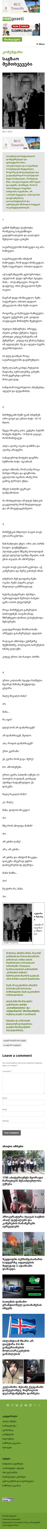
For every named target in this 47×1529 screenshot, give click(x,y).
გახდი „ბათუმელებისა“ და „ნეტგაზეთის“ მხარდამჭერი (22, 1007)
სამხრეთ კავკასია (11, 1443)
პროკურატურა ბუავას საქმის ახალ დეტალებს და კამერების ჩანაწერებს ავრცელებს (23, 1221)
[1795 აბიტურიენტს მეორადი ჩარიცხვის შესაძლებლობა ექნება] (23, 1162)
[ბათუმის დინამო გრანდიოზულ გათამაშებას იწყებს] (23, 1286)
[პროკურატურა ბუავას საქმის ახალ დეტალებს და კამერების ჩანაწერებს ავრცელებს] (23, 1202)
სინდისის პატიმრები (12, 1464)
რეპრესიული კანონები (14, 1477)
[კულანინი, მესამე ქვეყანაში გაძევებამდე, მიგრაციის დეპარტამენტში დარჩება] (23, 1372)
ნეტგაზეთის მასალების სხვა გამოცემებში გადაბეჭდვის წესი (21, 1523)
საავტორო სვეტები (12, 1045)
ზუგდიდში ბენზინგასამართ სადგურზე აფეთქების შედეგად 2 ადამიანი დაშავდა (22, 1264)
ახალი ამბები (9, 1421)
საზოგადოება (9, 1425)
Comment (7, 1071)
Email (4, 1109)
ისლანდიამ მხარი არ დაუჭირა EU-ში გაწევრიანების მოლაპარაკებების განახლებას (17, 1347)
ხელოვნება (8, 1439)
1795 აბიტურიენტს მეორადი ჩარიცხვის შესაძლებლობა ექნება (22, 1181)
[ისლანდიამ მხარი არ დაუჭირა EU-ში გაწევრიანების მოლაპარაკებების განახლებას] (23, 1326)
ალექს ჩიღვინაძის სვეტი (14, 1040)
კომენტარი (12, 52)
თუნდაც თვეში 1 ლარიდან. (21, 1014)
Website (5, 1121)
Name (4, 1098)
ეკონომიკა (8, 1430)
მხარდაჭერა (12, 39)
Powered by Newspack (11, 1519)
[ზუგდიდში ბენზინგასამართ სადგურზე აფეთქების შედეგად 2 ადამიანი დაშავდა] (23, 1244)
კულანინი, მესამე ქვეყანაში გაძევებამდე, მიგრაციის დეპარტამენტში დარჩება (22, 1390)
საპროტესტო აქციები (13, 1468)
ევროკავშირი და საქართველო (18, 1481)
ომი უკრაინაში (9, 1472)
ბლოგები (7, 1447)
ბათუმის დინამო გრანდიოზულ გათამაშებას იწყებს (22, 1305)
